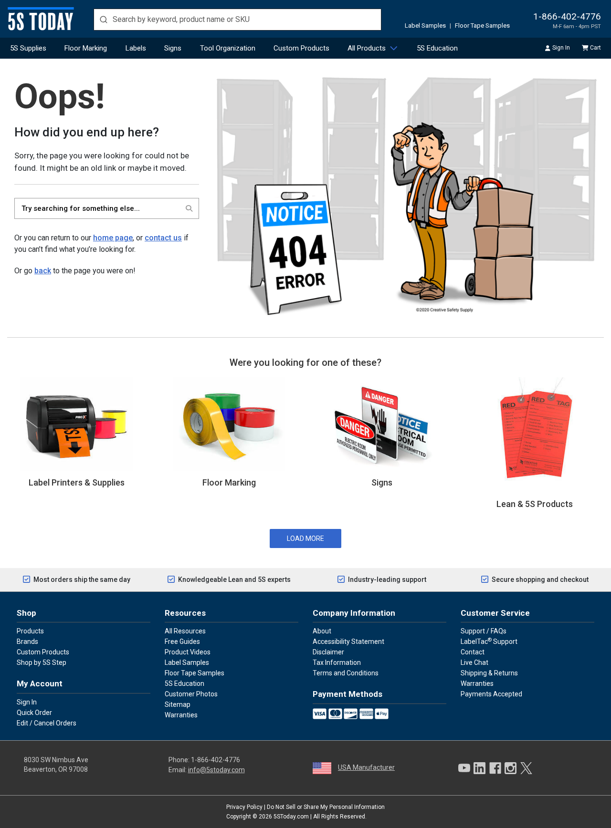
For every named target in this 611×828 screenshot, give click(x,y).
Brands (27, 641)
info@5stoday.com (216, 770)
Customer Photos (191, 694)
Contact (473, 652)
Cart (595, 47)
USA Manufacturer (366, 767)
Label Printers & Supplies (77, 482)
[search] (237, 20)
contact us (163, 237)
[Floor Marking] (229, 423)
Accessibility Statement (348, 641)
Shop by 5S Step (41, 662)
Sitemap (177, 704)
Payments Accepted (491, 694)
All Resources (185, 631)
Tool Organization (227, 48)
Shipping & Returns (489, 673)
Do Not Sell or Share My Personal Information (326, 807)
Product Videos (188, 652)
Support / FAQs (483, 631)
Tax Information (337, 662)
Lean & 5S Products (534, 504)
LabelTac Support (489, 641)
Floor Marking (85, 48)
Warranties (181, 715)
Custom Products (301, 48)
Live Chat (474, 662)
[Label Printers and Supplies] (76, 423)
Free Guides (182, 641)
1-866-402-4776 (567, 16)
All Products (367, 48)
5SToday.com (291, 816)
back (42, 270)
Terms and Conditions (346, 673)
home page (113, 237)
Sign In (561, 47)
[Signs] (382, 423)
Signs (172, 48)
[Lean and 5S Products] (534, 434)
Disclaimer (328, 652)
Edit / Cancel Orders (46, 723)
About (322, 631)
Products (30, 631)
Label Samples (425, 25)
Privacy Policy (244, 807)
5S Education (437, 48)
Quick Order (34, 712)
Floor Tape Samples (482, 25)
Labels (136, 48)
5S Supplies (28, 48)
